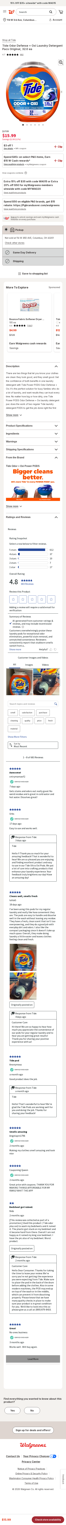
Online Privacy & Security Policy (31, 1473)
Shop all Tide (9, 40)
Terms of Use (31, 1483)
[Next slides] (61, 92)
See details (8, 148)
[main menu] (4, 12)
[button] (56, 20)
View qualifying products (14, 164)
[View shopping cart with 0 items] (61, 12)
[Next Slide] (57, 322)
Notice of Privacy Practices (31, 1468)
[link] (12, 54)
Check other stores (14, 243)
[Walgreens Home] (11, 12)
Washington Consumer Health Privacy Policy (31, 1478)
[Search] (52, 12)
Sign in (14, 217)
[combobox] (32, 11)
